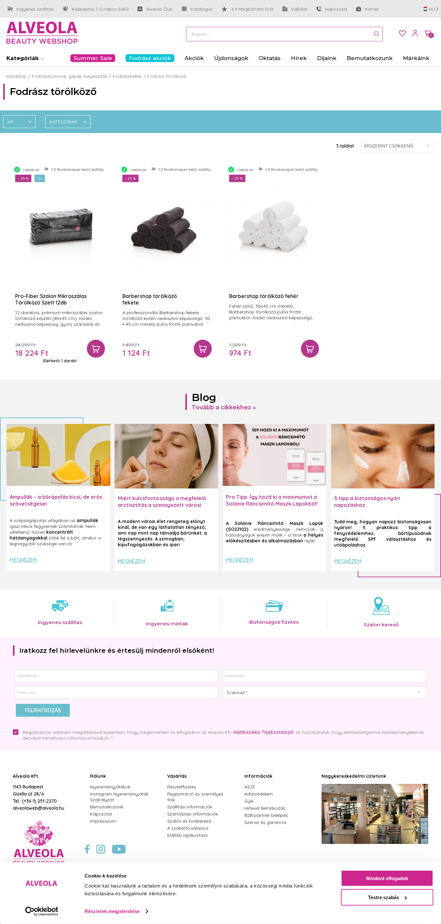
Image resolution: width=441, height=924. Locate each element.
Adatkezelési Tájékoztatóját (263, 732)
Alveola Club (155, 9)
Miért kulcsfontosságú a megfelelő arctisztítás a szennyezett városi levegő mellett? (162, 505)
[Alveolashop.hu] (42, 33)
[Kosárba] (96, 349)
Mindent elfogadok (387, 878)
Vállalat (294, 9)
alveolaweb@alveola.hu (38, 808)
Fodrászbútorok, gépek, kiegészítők (69, 76)
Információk (258, 776)
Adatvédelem (258, 794)
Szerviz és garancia (265, 822)
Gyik (248, 801)
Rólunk (98, 776)
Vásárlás (177, 776)
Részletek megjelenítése (112, 911)
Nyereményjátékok (110, 787)
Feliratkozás (43, 710)
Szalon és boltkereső (189, 821)
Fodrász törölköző (166, 76)
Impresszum (103, 821)
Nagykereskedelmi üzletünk (354, 776)
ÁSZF (249, 787)
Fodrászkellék (127, 76)
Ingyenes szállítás (31, 9)
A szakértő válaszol (187, 828)
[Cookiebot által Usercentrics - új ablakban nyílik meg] (42, 911)
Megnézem (23, 560)
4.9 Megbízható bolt (252, 9)
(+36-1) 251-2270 (39, 801)
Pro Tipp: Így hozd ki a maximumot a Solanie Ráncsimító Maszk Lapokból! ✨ (272, 504)
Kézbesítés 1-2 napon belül (95, 9)
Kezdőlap (16, 76)
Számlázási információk (192, 814)
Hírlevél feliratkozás (264, 808)
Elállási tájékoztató (187, 835)
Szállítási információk (189, 807)
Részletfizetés (181, 787)
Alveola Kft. (26, 776)
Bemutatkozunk (106, 807)
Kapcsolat (336, 9)
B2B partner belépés (266, 815)
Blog (204, 397)
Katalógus (201, 9)
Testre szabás (383, 897)
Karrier (372, 9)
